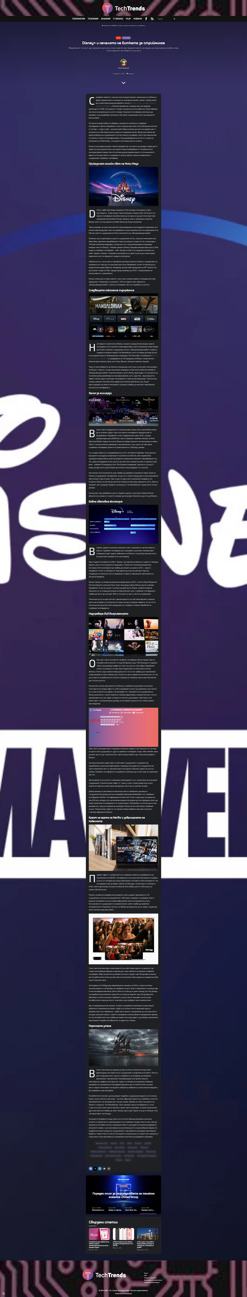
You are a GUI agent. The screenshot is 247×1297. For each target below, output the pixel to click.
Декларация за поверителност (153, 1280)
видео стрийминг (99, 1151)
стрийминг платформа (147, 1156)
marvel (138, 1143)
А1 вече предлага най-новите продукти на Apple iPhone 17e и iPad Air (123, 1243)
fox (122, 1143)
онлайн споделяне (136, 1151)
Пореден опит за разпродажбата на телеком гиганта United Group (124, 1195)
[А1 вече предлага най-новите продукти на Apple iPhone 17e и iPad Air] (123, 1234)
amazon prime (102, 1143)
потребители (97, 1156)
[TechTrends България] (123, 8)
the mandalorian (105, 1147)
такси (119, 1160)
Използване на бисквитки (151, 1282)
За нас (146, 1273)
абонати (145, 1147)
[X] (95, 1169)
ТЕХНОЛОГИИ (78, 19)
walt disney (120, 1147)
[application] (123, 727)
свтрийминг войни (114, 1156)
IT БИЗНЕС (118, 19)
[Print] (109, 1169)
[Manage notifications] (3, 1293)
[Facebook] (91, 1169)
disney (114, 1143)
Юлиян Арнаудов (123, 68)
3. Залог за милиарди (75, 107)
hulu (130, 1143)
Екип (145, 1275)
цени (128, 1160)
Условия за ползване (150, 1278)
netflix (148, 1143)
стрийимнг (130, 1156)
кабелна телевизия (117, 1151)
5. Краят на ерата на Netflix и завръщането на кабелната (76, 123)
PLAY (128, 19)
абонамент (133, 1147)
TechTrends (106, 25)
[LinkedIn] (100, 1169)
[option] (123, 1194)
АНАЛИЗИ (105, 19)
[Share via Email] (104, 1169)
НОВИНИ (137, 19)
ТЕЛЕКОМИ (93, 19)
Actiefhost (128, 1293)
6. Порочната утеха (75, 129)
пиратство (151, 1151)
